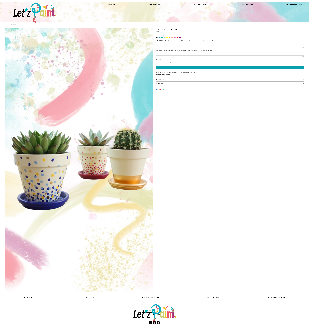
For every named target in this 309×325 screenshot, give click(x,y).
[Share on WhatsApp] (163, 89)
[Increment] (184, 62)
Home (6, 25)
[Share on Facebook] (157, 89)
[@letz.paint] (158, 322)
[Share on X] (166, 89)
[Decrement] (157, 62)
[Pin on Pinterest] (160, 89)
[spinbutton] (170, 62)
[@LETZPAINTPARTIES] (150, 322)
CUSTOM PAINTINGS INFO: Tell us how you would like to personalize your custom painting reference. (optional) (184, 40)
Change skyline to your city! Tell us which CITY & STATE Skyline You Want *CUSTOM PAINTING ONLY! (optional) (184, 50)
